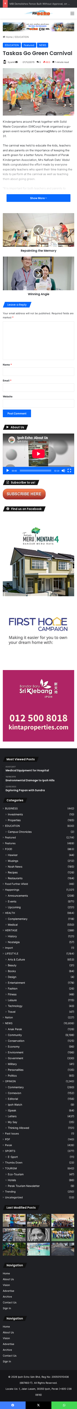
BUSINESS (11, 808)
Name (7, 364)
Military (12, 1064)
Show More (37, 198)
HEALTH (10, 912)
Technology (15, 1005)
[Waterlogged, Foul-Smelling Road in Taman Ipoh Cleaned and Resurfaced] (62, 1249)
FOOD (8, 849)
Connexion (14, 1093)
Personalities (15, 1069)
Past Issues (12, 1133)
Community (15, 1035)
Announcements (18, 895)
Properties (14, 820)
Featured (29, 45)
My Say (12, 1122)
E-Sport (13, 1156)
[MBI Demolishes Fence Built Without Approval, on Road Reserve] (14, 1249)
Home (9, 36)
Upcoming (14, 907)
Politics (12, 1075)
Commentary (16, 1087)
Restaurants (15, 878)
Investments (15, 814)
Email (7, 380)
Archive (7, 1296)
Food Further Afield (16, 883)
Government (15, 1058)
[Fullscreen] (69, 470)
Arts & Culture (16, 959)
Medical (13, 924)
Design (12, 976)
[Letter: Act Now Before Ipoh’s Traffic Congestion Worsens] (14, 1234)
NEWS (42, 45)
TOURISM (11, 1168)
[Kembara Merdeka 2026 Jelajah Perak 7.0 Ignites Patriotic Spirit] (62, 1220)
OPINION (10, 1081)
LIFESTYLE (11, 953)
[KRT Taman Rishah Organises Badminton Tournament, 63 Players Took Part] (38, 1249)
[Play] (8, 470)
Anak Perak (15, 1029)
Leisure (12, 1000)
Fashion (12, 988)
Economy (14, 1046)
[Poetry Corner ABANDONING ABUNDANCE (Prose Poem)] (38, 1234)
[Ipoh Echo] (38, 13)
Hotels (12, 1180)
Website (8, 396)
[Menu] (72, 14)
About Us (8, 1279)
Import (9, 947)
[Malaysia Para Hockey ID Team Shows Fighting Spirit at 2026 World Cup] (62, 1234)
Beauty (12, 965)
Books (12, 971)
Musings (13, 860)
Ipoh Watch (15, 1104)
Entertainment (16, 982)
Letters (12, 1116)
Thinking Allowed (18, 1127)
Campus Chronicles (20, 831)
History (12, 936)
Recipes (13, 872)
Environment (15, 1052)
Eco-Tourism (16, 1174)
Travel (11, 1011)
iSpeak (12, 1110)
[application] (38, 454)
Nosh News (15, 866)
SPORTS (10, 1150)
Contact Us (9, 1302)
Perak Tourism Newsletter (24, 1185)
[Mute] (63, 470)
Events (12, 901)
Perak (8, 1145)
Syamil (11, 62)
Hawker (13, 855)
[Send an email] (16, 62)
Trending (10, 1191)
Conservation (16, 1040)
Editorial (13, 1098)
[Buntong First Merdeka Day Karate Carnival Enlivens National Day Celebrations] (14, 1220)
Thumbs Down (13, 1162)
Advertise (8, 1290)
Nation (9, 1017)
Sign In (7, 1308)
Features (10, 843)
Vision (6, 1285)
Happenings (12, 889)
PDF (7, 1139)
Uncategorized (14, 1197)
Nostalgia (14, 942)
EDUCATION (22, 36)
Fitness (12, 994)
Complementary (17, 918)
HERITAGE (11, 930)
